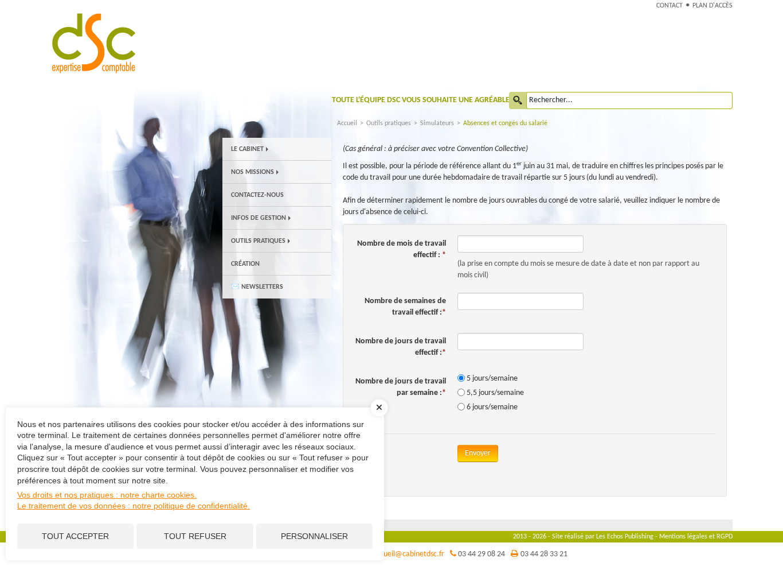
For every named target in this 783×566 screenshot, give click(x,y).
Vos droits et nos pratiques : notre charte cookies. (107, 494)
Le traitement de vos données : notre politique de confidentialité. (133, 505)
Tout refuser (195, 536)
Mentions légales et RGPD (696, 536)
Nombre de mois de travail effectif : (401, 249)
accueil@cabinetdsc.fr (408, 554)
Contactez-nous (257, 195)
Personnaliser (314, 536)
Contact (669, 5)
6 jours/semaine (492, 407)
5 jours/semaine (492, 378)
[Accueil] (114, 42)
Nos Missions (252, 172)
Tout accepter (75, 536)
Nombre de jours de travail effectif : (400, 347)
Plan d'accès (712, 5)
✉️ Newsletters (257, 287)
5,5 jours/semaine (495, 393)
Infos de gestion (258, 218)
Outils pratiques (258, 241)
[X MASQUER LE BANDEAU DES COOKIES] (379, 413)
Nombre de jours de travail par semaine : (400, 387)
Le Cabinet (247, 149)
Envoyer (478, 453)
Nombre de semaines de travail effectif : (405, 307)
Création (245, 264)
